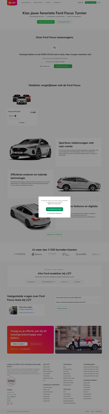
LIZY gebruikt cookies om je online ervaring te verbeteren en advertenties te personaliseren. (54, 202)
